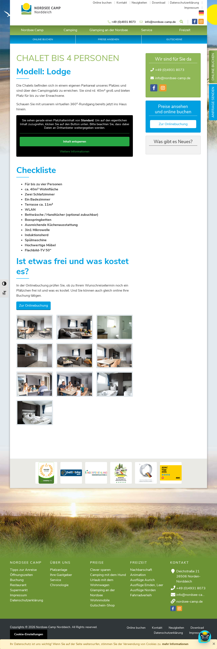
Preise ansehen (108, 39)
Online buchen (213, 66)
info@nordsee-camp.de (172, 78)
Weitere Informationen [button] (74, 152)
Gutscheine (174, 39)
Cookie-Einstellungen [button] (28, 634)
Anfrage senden (213, 102)
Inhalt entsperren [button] (74, 142)
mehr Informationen (175, 644)
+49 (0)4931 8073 (169, 70)
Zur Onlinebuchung (33, 305)
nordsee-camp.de (189, 601)
